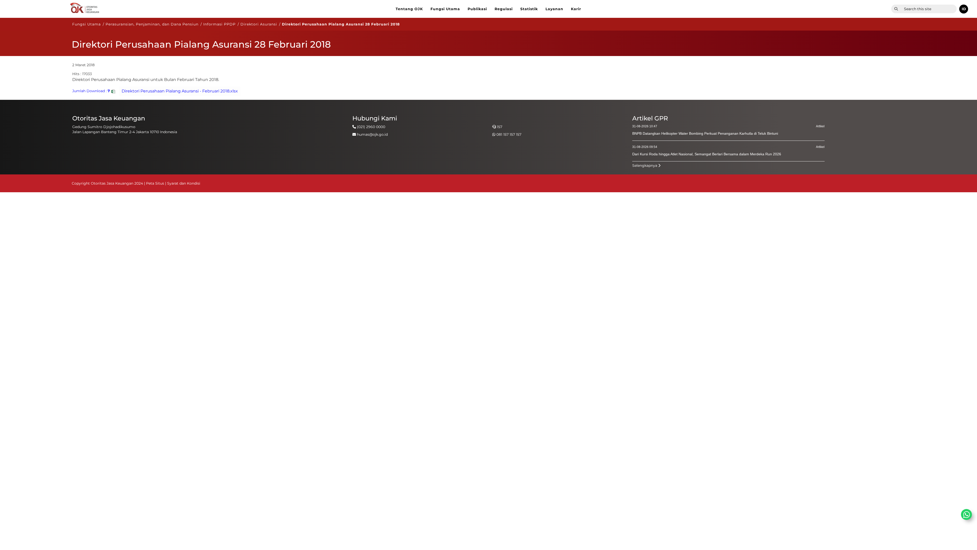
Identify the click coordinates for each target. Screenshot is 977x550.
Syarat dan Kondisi (183, 183)
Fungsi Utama (445, 9)
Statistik (529, 9)
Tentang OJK (409, 9)
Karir (576, 9)
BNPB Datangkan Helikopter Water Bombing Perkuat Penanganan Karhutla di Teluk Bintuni (705, 133)
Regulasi (504, 9)
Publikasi (477, 9)
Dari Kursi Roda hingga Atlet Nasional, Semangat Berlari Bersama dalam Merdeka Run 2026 (706, 154)
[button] (963, 9)
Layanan (554, 9)
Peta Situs (155, 183)
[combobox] (929, 9)
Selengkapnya (645, 165)
